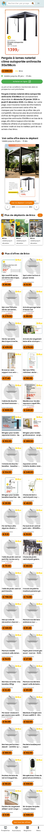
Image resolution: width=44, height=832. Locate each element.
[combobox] (18, 3)
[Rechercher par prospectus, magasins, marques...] (33, 3)
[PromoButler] (4, 3)
